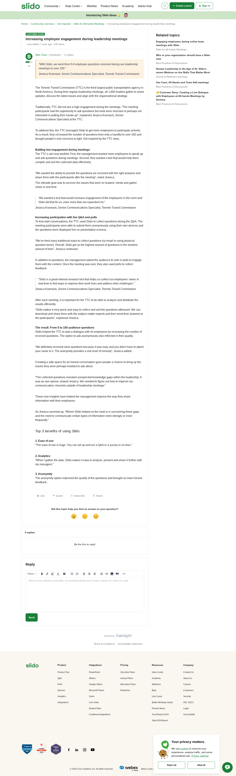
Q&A (60, 678)
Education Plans (128, 684)
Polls (60, 684)
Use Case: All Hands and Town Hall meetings (182, 82)
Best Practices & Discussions (171, 63)
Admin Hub (145, 6)
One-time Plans (127, 672)
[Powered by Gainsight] (118, 636)
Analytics (62, 696)
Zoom (91, 696)
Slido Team (41, 54)
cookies (184, 748)
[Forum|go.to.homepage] (30, 5)
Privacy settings (200, 755)
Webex (92, 678)
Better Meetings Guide (162, 702)
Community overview (42, 23)
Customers (188, 690)
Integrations (63, 702)
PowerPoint (94, 672)
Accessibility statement (130, 643)
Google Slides (95, 684)
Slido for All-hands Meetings (89, 23)
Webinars (156, 684)
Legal (186, 708)
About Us (187, 678)
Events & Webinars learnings (171, 76)
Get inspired (63, 23)
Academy (128, 6)
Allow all (201, 765)
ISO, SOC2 (188, 702)
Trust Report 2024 (160, 714)
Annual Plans (126, 678)
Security (187, 696)
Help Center (157, 672)
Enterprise (125, 690)
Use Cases (157, 696)
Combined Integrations (99, 714)
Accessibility (189, 714)
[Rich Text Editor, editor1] (85, 594)
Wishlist (92, 6)
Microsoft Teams (96, 690)
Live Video (94, 702)
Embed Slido (95, 708)
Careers (187, 684)
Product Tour (63, 672)
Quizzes (61, 690)
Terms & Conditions (104, 643)
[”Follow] (69, 751)
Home (24, 23)
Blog (154, 690)
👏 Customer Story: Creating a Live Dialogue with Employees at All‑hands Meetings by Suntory (182, 96)
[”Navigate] (32, 666)
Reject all (171, 765)
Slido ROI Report (160, 720)
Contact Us (188, 672)
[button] (182, 5)
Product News (109, 6)
